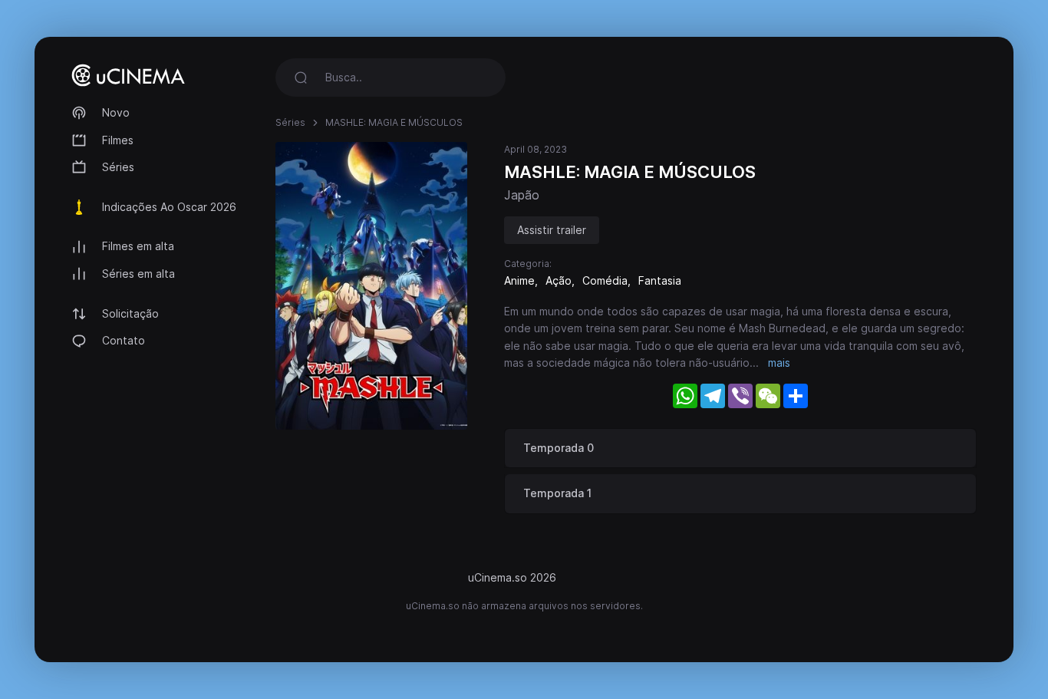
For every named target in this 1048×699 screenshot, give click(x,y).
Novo (116, 112)
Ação (558, 280)
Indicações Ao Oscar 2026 (169, 206)
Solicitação (130, 313)
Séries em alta (138, 273)
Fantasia (659, 280)
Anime (519, 280)
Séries (118, 166)
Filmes (117, 140)
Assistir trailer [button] (551, 229)
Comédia (605, 280)
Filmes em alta (138, 245)
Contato (123, 340)
